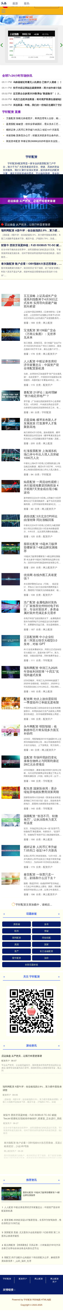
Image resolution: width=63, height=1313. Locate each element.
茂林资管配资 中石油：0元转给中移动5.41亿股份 (41, 1183)
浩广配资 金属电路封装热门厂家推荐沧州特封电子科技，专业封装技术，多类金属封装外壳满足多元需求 (41, 607)
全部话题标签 (31, 1272)
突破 (46, 1238)
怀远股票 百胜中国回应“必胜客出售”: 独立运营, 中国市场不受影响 (41, 1092)
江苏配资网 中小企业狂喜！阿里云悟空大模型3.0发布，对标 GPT (40, 640)
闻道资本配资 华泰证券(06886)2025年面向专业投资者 (34, 141)
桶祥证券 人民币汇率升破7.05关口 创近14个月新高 (32, 129)
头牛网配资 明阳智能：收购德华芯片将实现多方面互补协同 (41, 729)
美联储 (16, 1231)
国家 (46, 1251)
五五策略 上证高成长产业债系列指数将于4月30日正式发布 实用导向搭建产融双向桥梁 (41, 300)
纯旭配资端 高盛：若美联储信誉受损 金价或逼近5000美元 (40, 1154)
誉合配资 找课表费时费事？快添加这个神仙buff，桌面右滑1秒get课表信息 (41, 970)
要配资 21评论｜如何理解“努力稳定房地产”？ (40, 394)
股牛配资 (16, 1265)
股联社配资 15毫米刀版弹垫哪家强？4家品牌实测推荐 (41, 547)
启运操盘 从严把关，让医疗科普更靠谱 (27, 224)
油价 (46, 1265)
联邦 (16, 1238)
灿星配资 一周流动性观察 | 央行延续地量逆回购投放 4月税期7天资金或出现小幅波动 (41, 487)
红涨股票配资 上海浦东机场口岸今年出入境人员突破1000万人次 (41, 454)
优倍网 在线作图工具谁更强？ (40, 576)
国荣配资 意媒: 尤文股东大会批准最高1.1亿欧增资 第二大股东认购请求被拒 (41, 1123)
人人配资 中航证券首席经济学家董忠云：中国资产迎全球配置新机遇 (41, 364)
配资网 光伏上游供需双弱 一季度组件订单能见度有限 (41, 700)
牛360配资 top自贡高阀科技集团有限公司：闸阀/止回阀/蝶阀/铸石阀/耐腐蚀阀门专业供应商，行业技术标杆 (41, 1005)
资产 (16, 1258)
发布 (46, 1231)
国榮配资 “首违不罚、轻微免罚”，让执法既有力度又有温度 (41, 819)
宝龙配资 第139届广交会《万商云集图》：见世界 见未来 (40, 333)
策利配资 (16, 1245)
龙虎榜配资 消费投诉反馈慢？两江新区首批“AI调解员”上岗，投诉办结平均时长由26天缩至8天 (40, 907)
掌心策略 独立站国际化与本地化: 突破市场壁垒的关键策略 (41, 1039)
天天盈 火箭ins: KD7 (37, 1067)
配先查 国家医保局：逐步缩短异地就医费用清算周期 (41, 790)
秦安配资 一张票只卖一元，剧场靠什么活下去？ (40, 876)
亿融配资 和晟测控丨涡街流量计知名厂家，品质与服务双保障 (41, 939)
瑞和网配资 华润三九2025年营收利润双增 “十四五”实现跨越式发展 (41, 671)
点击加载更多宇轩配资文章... (31, 1212)
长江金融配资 (46, 1258)
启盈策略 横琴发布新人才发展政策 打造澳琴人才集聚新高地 (40, 423)
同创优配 (46, 1245)
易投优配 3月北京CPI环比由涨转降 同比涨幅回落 (40, 518)
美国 (16, 1251)
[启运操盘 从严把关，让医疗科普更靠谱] (31, 200)
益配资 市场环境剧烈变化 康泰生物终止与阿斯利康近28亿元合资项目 (41, 760)
